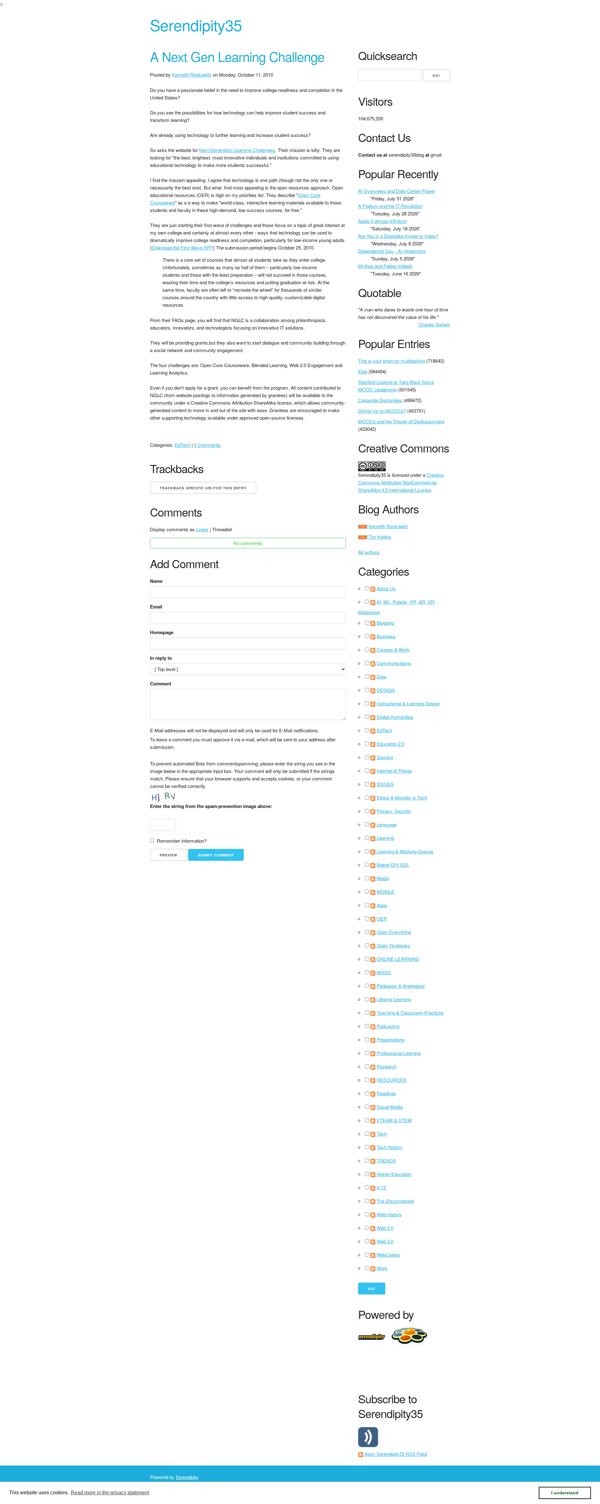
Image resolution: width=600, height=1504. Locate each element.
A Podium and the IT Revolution (390, 206)
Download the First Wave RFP (182, 247)
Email (156, 606)
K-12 (381, 1187)
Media (383, 878)
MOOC (384, 972)
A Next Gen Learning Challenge (237, 56)
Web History (389, 1214)
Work (382, 1268)
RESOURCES (392, 1080)
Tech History (389, 1147)
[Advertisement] (472, 1368)
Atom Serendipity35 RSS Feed (395, 1454)
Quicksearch (387, 55)
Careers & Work (393, 649)
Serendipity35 (196, 24)
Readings (386, 1093)
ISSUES (385, 784)
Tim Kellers (380, 536)
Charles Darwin (434, 324)
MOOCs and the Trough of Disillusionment (401, 421)
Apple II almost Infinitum (382, 221)
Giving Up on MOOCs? (382, 410)
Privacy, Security (394, 811)
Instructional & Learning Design (408, 703)
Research (387, 1066)
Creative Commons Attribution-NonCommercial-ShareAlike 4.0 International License (401, 482)
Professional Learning (399, 1053)
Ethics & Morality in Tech (402, 797)
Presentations (391, 1039)
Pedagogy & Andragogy (401, 985)
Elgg (362, 371)
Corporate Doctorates (380, 400)
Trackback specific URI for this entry (203, 488)
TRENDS (386, 1160)
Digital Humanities (395, 717)
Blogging (385, 622)
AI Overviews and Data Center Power (396, 191)
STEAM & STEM (394, 1120)
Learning (385, 838)
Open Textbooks (393, 945)
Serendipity (187, 1477)
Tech (382, 1133)
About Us (386, 588)
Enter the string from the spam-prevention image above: (211, 806)
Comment (160, 683)
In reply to (161, 657)
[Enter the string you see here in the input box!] (169, 796)
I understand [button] (564, 1492)
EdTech (182, 445)
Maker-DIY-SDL (393, 864)
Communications (394, 663)
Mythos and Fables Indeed (385, 266)
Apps (382, 905)
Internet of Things (394, 770)
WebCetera (388, 1254)
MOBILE (385, 891)
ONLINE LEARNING (398, 959)
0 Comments (207, 445)
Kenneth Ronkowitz (192, 74)
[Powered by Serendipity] (373, 1336)
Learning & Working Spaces (405, 851)
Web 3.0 (385, 1241)
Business (386, 636)
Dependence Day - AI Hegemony (392, 251)
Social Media (390, 1106)
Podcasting (388, 1026)
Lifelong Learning (394, 999)
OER (382, 918)
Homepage (161, 632)
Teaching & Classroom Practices (410, 1012)
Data (381, 676)
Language (387, 824)
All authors (369, 552)
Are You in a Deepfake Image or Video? (398, 236)
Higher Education (394, 1174)
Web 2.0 (385, 1227)
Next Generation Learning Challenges (237, 150)
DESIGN (386, 690)
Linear (202, 529)
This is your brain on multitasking (391, 360)
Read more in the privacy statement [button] (110, 1492)
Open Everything (394, 932)
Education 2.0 (390, 743)
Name (156, 581)
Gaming (385, 757)
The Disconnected (395, 1201)
